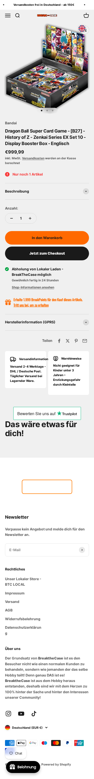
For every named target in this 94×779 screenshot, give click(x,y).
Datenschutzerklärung (23, 630)
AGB (9, 610)
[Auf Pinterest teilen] (76, 341)
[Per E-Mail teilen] (84, 341)
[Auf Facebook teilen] (59, 341)
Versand (12, 601)
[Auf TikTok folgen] (34, 713)
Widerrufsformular (47, 486)
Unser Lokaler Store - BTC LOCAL (23, 581)
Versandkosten (33, 158)
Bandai (11, 123)
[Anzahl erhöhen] (30, 218)
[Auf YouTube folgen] (21, 713)
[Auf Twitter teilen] (67, 341)
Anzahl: (11, 208)
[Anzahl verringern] (11, 218)
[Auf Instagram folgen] (8, 713)
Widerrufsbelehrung (22, 619)
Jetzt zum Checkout (47, 253)
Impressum (15, 593)
